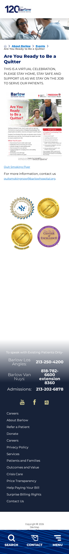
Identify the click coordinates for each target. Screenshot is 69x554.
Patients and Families (23, 460)
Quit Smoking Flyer (17, 167)
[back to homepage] (5, 46)
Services (13, 454)
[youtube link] (25, 402)
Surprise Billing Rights (24, 494)
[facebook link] (37, 402)
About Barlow (21, 46)
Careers (12, 413)
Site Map (34, 527)
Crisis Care (15, 474)
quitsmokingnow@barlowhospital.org (29, 178)
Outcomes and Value (23, 467)
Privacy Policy (17, 447)
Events (40, 46)
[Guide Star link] (46, 402)
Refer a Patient (18, 427)
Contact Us (15, 501)
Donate (12, 434)
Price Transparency (21, 481)
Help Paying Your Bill (23, 487)
